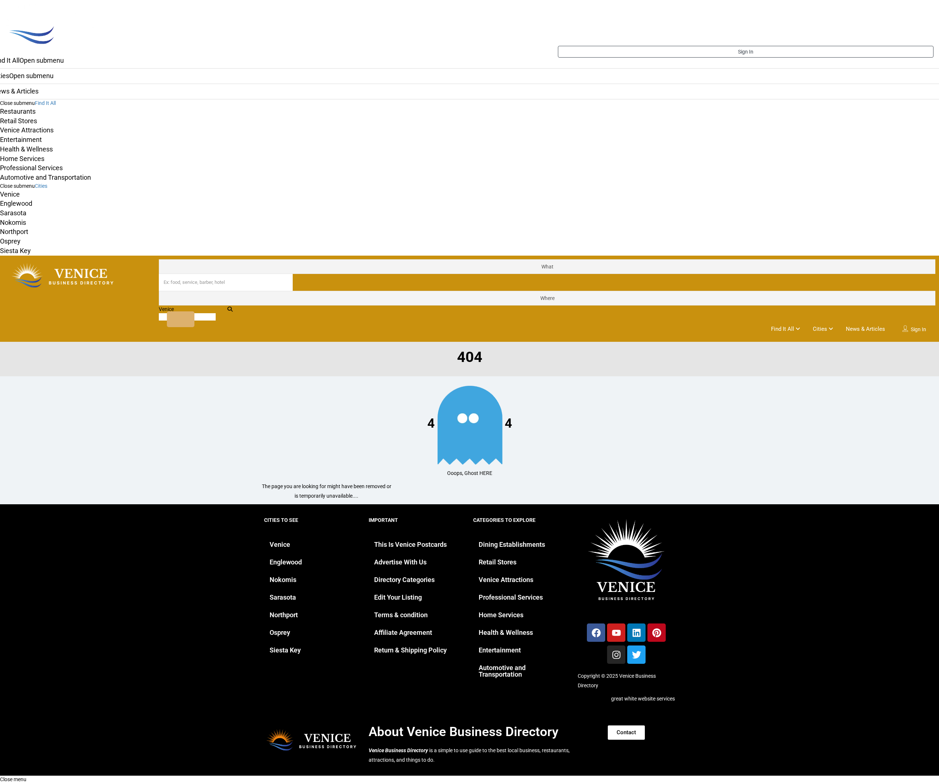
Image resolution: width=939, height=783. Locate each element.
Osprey (10, 241)
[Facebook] (596, 632)
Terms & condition (401, 615)
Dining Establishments (512, 544)
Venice (10, 194)
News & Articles (865, 329)
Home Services (22, 158)
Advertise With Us (400, 562)
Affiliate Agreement (403, 632)
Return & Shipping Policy (410, 650)
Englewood (16, 203)
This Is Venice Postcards (410, 544)
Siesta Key (15, 251)
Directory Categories (404, 579)
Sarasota (13, 213)
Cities (41, 186)
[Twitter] (636, 654)
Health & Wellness (26, 149)
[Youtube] (616, 632)
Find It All (45, 103)
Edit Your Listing (398, 597)
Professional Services (31, 168)
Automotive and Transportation (45, 177)
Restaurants (18, 111)
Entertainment (21, 139)
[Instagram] (616, 654)
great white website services (643, 699)
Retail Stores (18, 121)
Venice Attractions (27, 130)
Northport (14, 231)
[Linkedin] (636, 632)
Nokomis (13, 222)
